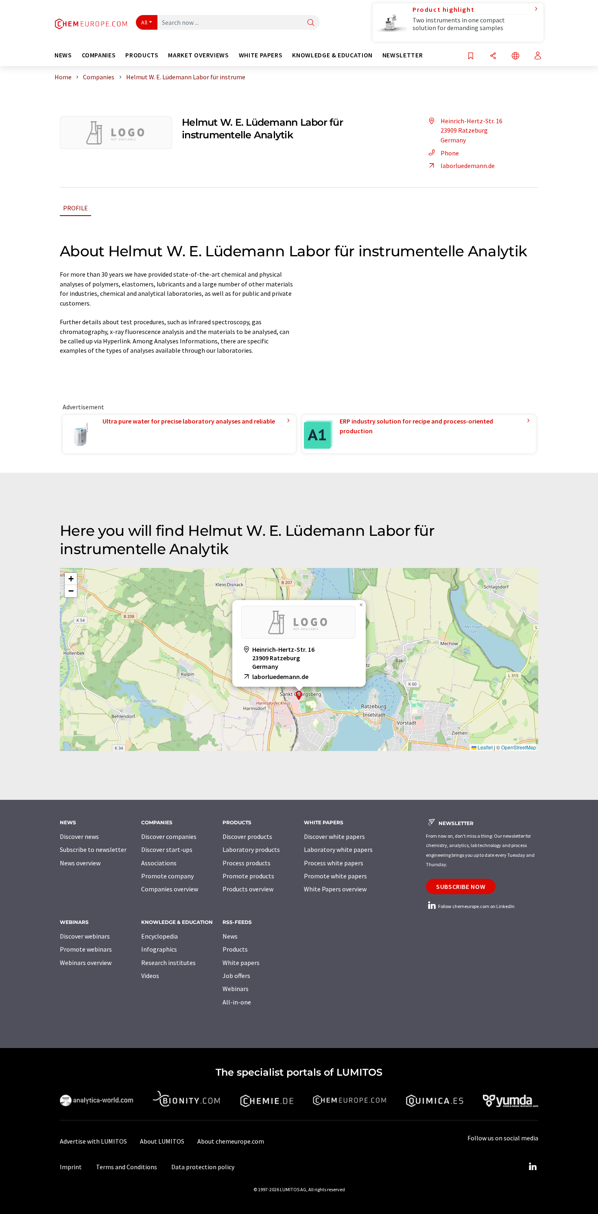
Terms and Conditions (126, 1167)
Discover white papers (334, 836)
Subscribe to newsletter (93, 849)
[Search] (310, 23)
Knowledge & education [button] (332, 55)
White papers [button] (261, 55)
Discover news (79, 836)
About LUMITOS (162, 1141)
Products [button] (141, 55)
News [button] (63, 55)
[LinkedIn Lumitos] (532, 1167)
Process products (247, 863)
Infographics (159, 949)
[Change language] (515, 56)
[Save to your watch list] (470, 56)
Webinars (236, 989)
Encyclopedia (159, 936)
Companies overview (169, 889)
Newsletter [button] (402, 55)
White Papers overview (335, 889)
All (144, 22)
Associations (159, 863)
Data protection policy (202, 1167)
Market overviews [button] (198, 55)
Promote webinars (86, 949)
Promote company (167, 876)
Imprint (71, 1167)
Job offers (236, 976)
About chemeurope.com (230, 1141)
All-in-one (237, 1002)
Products (235, 949)
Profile (75, 208)
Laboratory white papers (338, 849)
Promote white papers (335, 876)
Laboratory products (251, 849)
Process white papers (333, 863)
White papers (241, 963)
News (230, 936)
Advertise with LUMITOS (93, 1141)
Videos (150, 976)
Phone (450, 153)
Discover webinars (85, 936)
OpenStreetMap (518, 747)
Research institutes (168, 963)
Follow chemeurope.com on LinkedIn (476, 906)
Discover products (247, 836)
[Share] (493, 56)
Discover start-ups (166, 849)
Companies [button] (99, 55)
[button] (299, 695)
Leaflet (484, 747)
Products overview (248, 889)
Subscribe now (460, 886)
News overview (80, 863)
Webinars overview (85, 963)
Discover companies (168, 836)
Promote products (248, 876)
